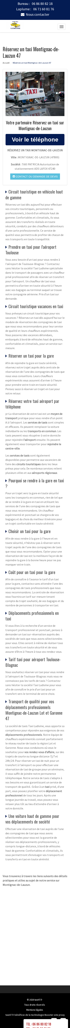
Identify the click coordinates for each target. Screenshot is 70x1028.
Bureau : (35, 3)
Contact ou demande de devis (36, 176)
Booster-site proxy (55, 1014)
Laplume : (35, 9)
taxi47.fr (38, 999)
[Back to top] (60, 1018)
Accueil (6, 62)
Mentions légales (34, 1009)
